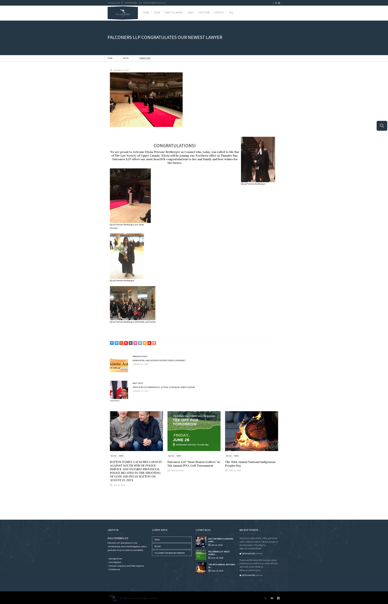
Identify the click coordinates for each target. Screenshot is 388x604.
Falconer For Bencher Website (170, 553)
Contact (219, 12)
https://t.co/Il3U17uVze (249, 570)
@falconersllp (248, 553)
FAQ (231, 12)
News (157, 12)
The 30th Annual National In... (221, 566)
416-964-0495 (131, 2)
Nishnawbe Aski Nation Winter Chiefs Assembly (159, 360)
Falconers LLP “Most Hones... (219, 553)
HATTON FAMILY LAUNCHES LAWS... (220, 540)
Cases (190, 12)
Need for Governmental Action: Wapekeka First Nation (164, 387)
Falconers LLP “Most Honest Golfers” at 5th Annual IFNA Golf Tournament (193, 463)
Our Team (204, 12)
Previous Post (140, 356)
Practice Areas (174, 12)
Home (146, 12)
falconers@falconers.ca (154, 2)
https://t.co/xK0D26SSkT (250, 548)
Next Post (138, 383)
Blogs (126, 58)
